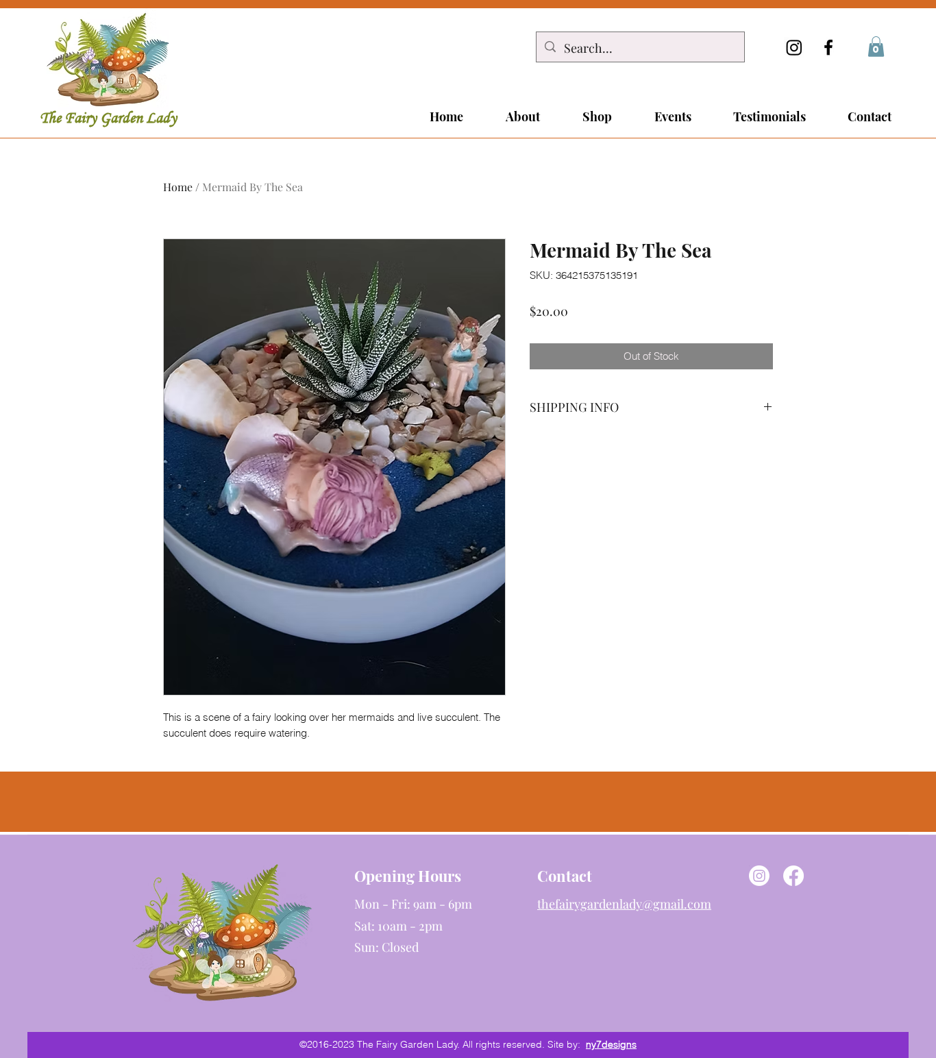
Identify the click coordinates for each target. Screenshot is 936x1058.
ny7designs (611, 1044)
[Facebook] (793, 875)
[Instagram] (794, 47)
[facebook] (828, 47)
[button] (876, 46)
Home (178, 187)
